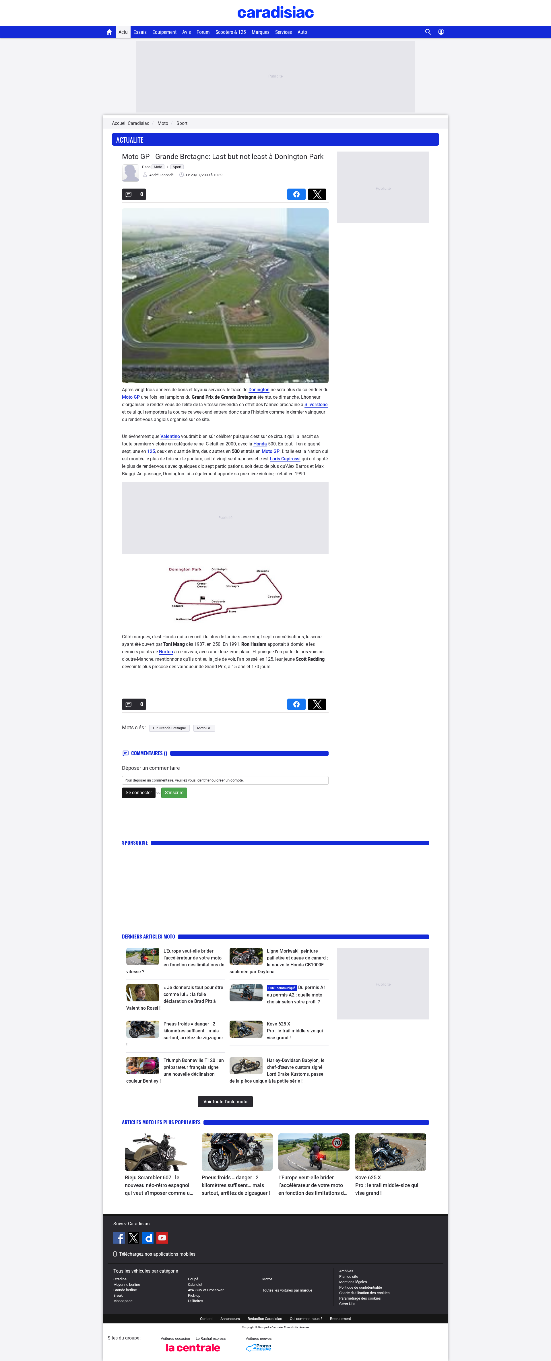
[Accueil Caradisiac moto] (109, 32)
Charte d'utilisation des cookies (364, 1293)
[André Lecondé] (130, 180)
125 (151, 451)
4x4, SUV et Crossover (206, 1290)
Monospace (123, 1301)
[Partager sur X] (318, 192)
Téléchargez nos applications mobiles (157, 1254)
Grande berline (125, 1290)
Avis (186, 32)
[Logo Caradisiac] (276, 23)
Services (283, 32)
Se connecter (139, 792)
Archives (346, 1271)
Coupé (193, 1279)
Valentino (170, 436)
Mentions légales (353, 1282)
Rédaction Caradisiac (265, 1319)
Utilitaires (195, 1301)
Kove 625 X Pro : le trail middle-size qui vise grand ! (295, 1030)
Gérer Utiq (347, 1304)
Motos (267, 1279)
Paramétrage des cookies (360, 1298)
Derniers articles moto (148, 936)
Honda (260, 444)
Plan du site (348, 1276)
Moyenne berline (126, 1284)
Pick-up (194, 1295)
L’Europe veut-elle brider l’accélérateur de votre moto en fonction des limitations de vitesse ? (312, 1185)
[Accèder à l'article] (142, 956)
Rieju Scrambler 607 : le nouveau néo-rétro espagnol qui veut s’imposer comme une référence (160, 1185)
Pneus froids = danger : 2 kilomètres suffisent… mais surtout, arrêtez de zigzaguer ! (236, 1185)
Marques (260, 32)
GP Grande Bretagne (169, 728)
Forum (203, 32)
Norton (166, 651)
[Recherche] (428, 32)
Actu (123, 32)
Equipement (164, 32)
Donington (259, 389)
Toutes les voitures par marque (287, 1290)
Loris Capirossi (285, 459)
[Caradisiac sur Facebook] (119, 1238)
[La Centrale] (193, 1353)
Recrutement (340, 1319)
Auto (302, 32)
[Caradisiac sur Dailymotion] (148, 1238)
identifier (204, 780)
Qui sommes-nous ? (306, 1319)
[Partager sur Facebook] (297, 192)
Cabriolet (195, 1284)
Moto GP (131, 397)
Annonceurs (230, 1319)
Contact (206, 1319)
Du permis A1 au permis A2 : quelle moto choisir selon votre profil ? (296, 995)
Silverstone (316, 404)
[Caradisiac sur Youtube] (162, 1238)
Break (118, 1295)
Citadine (120, 1279)
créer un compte (229, 780)
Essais (140, 32)
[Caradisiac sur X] (134, 1238)
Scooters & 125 (231, 32)
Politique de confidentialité (360, 1287)
